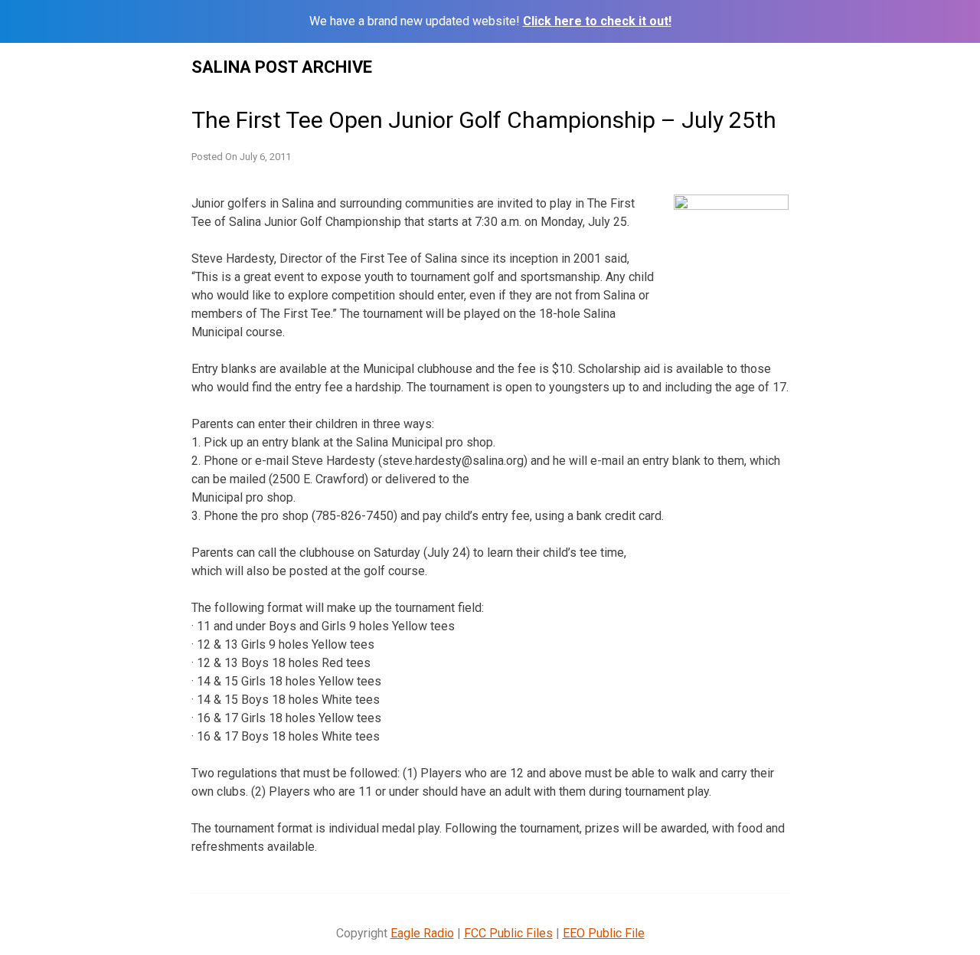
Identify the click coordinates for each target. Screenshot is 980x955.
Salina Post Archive (281, 67)
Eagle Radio (422, 933)
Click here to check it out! (597, 21)
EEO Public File (604, 933)
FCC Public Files (508, 933)
